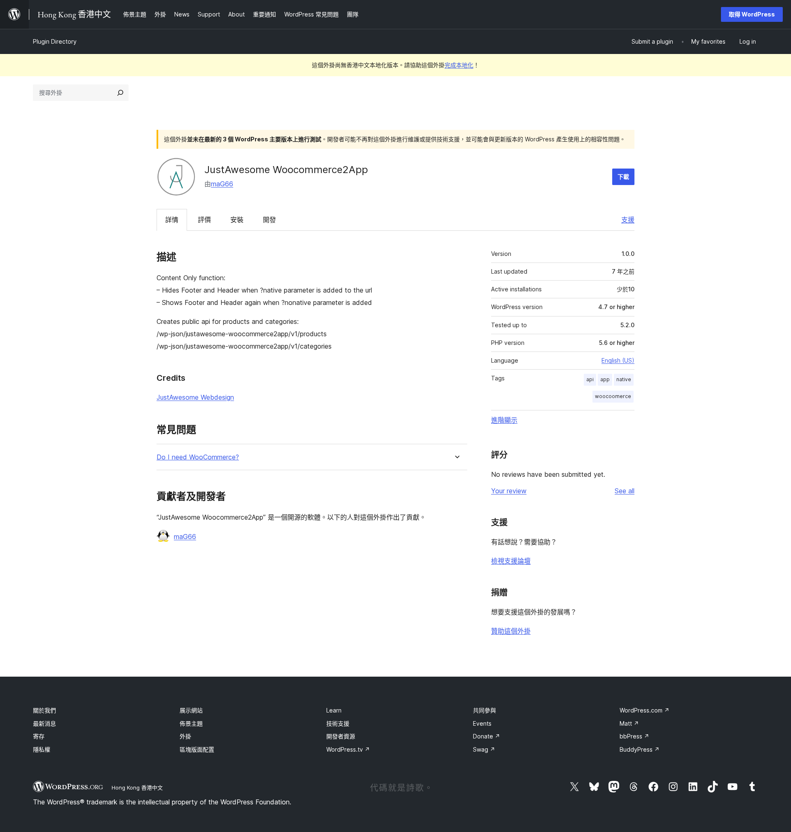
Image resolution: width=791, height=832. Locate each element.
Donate (486, 736)
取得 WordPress (752, 14)
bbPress (634, 736)
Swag (484, 749)
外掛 (185, 736)
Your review (509, 491)
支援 (627, 220)
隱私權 (41, 749)
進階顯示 (504, 420)
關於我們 (44, 710)
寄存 (38, 736)
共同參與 (484, 710)
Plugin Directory (55, 41)
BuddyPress (640, 749)
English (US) (617, 360)
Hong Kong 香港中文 (137, 787)
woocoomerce (613, 396)
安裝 (236, 220)
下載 (623, 176)
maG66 (222, 184)
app (605, 379)
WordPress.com (644, 710)
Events (482, 723)
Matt (629, 723)
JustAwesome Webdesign (195, 397)
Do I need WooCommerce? (198, 457)
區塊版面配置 (197, 749)
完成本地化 (459, 64)
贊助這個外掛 (511, 631)
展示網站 (191, 710)
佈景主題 (191, 723)
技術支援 (337, 723)
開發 (269, 220)
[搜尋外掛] (120, 92)
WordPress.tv (348, 749)
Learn (334, 710)
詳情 (171, 220)
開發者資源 (340, 736)
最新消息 (44, 723)
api (590, 379)
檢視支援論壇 (511, 561)
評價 (204, 220)
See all (624, 491)
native (623, 379)
